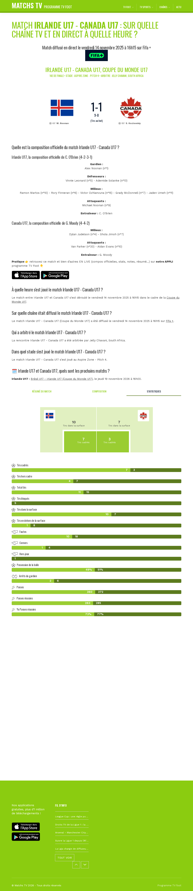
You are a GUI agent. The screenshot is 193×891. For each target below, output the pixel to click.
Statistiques (154, 391)
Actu (178, 7)
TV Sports (145, 7)
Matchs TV (42, 5)
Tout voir (64, 857)
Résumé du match (41, 391)
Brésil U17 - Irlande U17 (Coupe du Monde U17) (62, 379)
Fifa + (169, 321)
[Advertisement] (96, 679)
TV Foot (127, 7)
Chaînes (163, 7)
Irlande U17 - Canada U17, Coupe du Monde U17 (96, 69)
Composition (99, 391)
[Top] (182, 882)
